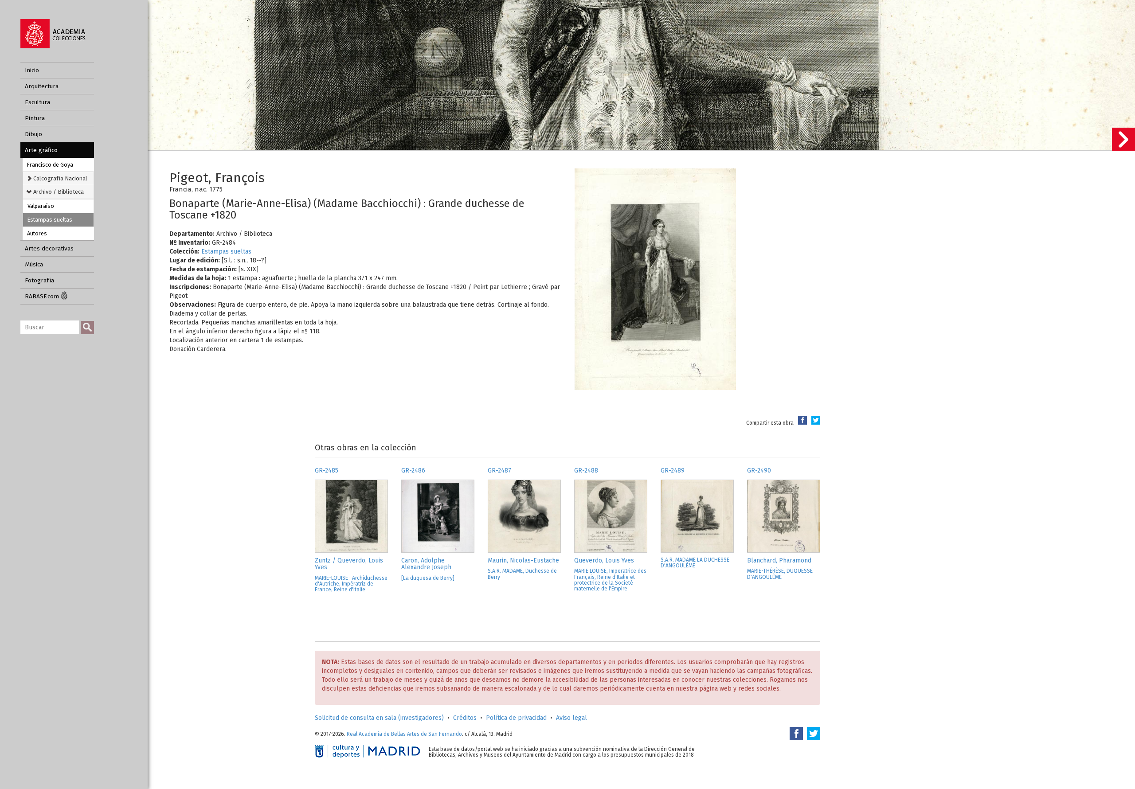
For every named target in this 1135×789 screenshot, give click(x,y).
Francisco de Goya (50, 164)
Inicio (32, 70)
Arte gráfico (41, 150)
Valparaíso (40, 206)
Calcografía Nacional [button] (59, 178)
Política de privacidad (516, 718)
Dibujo (33, 134)
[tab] (58, 178)
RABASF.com (43, 296)
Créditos (465, 718)
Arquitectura (42, 86)
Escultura (37, 102)
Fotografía (39, 280)
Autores (37, 233)
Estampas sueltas (49, 219)
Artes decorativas (49, 248)
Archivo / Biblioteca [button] (58, 191)
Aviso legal (571, 718)
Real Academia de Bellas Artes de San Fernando (404, 734)
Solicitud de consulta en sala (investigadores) (379, 718)
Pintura (35, 118)
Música (34, 264)
